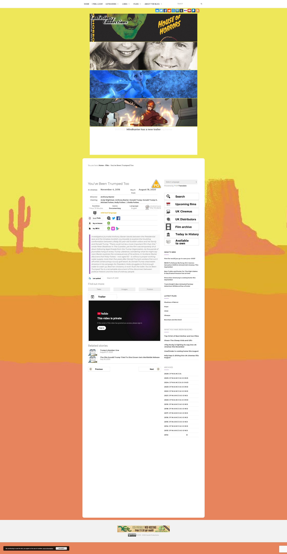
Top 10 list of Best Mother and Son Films (181, 336)
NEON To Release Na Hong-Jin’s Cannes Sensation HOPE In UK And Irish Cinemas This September (181, 265)
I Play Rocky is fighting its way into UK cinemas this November (180, 346)
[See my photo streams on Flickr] (186, 11)
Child (166, 311)
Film (107, 165)
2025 (166, 378)
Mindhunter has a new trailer (144, 129)
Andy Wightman (107, 200)
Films (136, 4)
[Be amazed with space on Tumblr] (182, 11)
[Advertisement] (173, 477)
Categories (111, 4)
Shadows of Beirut (171, 302)
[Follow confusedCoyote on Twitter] (161, 11)
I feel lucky (97, 4)
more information (48, 548)
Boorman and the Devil (173, 320)
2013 (166, 431)
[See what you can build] (174, 11)
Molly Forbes (119, 202)
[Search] (201, 3)
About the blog (152, 4)
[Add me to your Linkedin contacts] (178, 11)
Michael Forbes (107, 202)
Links (124, 4)
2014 (166, 426)
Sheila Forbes (133, 202)
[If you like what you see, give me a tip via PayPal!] (194, 11)
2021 (166, 396)
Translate (182, 186)
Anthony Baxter (107, 197)
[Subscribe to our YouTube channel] (190, 11)
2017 (166, 413)
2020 (166, 400)
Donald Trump (136, 200)
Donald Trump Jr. (150, 200)
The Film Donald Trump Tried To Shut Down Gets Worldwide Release (130, 357)
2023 (166, 387)
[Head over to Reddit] (169, 11)
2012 (166, 435)
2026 (166, 374)
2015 (166, 422)
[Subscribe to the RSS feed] (197, 11)
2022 (166, 391)
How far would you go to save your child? (179, 258)
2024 (166, 382)
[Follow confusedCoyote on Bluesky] (157, 11)
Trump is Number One (109, 350)
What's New (170, 252)
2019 (166, 404)
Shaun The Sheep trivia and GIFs (178, 340)
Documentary (115, 208)
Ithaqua (167, 315)
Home (86, 4)
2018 (166, 409)
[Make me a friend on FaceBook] (165, 11)
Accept (61, 548)
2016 (166, 417)
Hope (166, 306)
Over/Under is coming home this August (181, 351)
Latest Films (170, 296)
